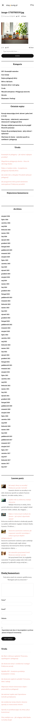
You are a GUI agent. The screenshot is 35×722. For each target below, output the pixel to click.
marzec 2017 (5, 463)
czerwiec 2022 (5, 338)
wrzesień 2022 (5, 328)
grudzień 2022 (5, 318)
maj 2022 (4, 341)
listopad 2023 (5, 294)
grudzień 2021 (5, 358)
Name (3, 600)
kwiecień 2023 (5, 304)
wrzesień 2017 (5, 443)
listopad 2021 (5, 362)
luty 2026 (4, 236)
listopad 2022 (5, 321)
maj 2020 (4, 423)
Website (3, 618)
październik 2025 (6, 250)
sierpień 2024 (5, 277)
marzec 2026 (5, 233)
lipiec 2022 (4, 335)
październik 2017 (6, 440)
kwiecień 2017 (5, 460)
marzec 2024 (5, 284)
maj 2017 (4, 457)
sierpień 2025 (5, 257)
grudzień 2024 (5, 274)
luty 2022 (4, 352)
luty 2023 (4, 311)
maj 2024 (4, 280)
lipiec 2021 (4, 375)
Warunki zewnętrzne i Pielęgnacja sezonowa (15, 92)
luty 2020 (4, 433)
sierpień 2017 (5, 446)
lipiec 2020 (4, 416)
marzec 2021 (5, 389)
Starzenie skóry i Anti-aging (10, 85)
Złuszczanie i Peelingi (8, 98)
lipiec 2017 (4, 450)
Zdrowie (4, 95)
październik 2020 (6, 406)
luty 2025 (4, 267)
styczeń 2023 (5, 314)
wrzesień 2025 (5, 253)
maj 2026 (4, 226)
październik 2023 (6, 297)
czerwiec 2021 (5, 379)
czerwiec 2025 (5, 263)
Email (3, 609)
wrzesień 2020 (5, 409)
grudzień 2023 (5, 291)
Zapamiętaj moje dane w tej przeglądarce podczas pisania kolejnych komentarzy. (17, 631)
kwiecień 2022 (5, 345)
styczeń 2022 (5, 355)
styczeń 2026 (5, 240)
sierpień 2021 (5, 372)
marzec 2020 (5, 429)
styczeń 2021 (5, 396)
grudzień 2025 (5, 243)
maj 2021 (4, 382)
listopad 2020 (5, 402)
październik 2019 (6, 436)
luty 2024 (4, 287)
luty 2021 (4, 392)
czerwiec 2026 (5, 223)
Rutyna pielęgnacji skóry (9, 78)
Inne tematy (5, 75)
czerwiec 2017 (5, 453)
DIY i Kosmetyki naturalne (9, 71)
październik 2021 (6, 365)
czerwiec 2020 (5, 419)
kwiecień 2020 (5, 426)
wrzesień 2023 (5, 301)
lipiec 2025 (4, 260)
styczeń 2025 (5, 270)
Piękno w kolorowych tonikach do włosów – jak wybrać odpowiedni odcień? (20, 516)
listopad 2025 (5, 247)
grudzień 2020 (5, 399)
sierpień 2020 (5, 413)
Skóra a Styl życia (6, 81)
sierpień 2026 (5, 216)
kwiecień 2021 (5, 385)
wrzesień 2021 (5, 369)
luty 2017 (4, 467)
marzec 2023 (5, 308)
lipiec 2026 (4, 219)
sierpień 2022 (5, 331)
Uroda (3, 88)
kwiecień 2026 (5, 230)
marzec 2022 (5, 348)
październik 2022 (6, 324)
